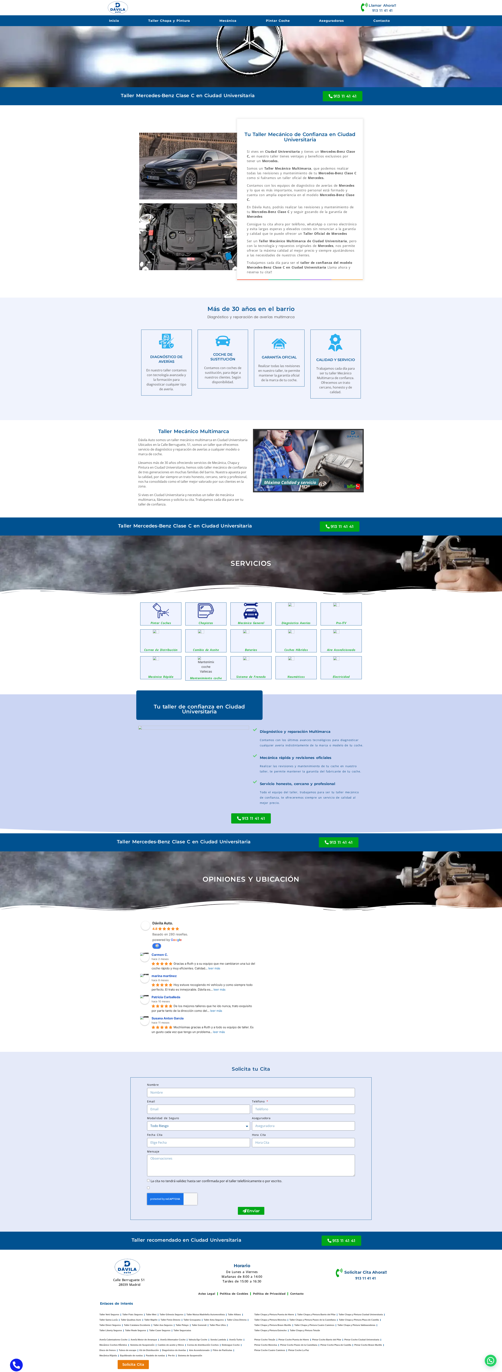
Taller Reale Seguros (135, 1330)
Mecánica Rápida (108, 1355)
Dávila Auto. (162, 923)
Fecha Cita (155, 1135)
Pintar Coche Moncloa (265, 1345)
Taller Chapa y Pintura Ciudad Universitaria (361, 1314)
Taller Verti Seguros (109, 1314)
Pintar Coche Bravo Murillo (368, 1345)
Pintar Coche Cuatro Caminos (269, 1350)
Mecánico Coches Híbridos (113, 1345)
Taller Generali (199, 1325)
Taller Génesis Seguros (171, 1314)
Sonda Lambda (218, 1339)
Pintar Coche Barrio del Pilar (326, 1339)
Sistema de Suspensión (142, 1345)
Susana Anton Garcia (168, 1018)
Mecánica (227, 21)
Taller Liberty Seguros (110, 1330)
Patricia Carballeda (166, 997)
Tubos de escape (127, 1350)
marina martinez (164, 976)
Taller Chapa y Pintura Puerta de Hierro (274, 1314)
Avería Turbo (235, 1339)
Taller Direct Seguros (110, 1325)
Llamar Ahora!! (382, 5)
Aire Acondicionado (199, 1350)
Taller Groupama (192, 1320)
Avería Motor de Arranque (144, 1339)
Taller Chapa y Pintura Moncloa (270, 1320)
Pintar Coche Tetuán (264, 1339)
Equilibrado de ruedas (131, 1355)
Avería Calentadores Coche (113, 1339)
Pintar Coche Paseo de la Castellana (298, 1345)
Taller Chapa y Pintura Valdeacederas (356, 1325)
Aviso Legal (206, 1293)
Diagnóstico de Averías (174, 1350)
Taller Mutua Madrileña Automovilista (205, 1314)
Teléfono (259, 1101)
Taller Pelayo (182, 1325)
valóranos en (156, 946)
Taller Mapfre (150, 1320)
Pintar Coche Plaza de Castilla (335, 1345)
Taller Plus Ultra (218, 1325)
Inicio (114, 21)
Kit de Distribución (149, 1350)
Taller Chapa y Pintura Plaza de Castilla (359, 1320)
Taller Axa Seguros (163, 1325)
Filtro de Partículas (222, 1350)
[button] (491, 1361)
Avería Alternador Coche (173, 1339)
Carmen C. (160, 955)
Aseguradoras (331, 21)
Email (151, 1101)
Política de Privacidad (269, 1293)
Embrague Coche (231, 1345)
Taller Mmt (151, 1314)
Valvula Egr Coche (198, 1339)
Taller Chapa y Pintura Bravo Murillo (272, 1325)
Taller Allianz (234, 1314)
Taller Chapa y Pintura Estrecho (270, 1330)
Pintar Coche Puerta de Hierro (293, 1339)
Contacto (381, 21)
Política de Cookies (234, 1293)
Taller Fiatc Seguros (132, 1314)
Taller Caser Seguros (159, 1330)
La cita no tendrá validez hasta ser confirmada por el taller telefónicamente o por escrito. (216, 1181)
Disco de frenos (107, 1350)
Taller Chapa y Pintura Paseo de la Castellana (312, 1320)
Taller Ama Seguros (214, 1320)
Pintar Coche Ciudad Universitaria (361, 1339)
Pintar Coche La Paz (298, 1350)
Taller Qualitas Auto (131, 1320)
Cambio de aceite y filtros (171, 1345)
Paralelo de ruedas (155, 1355)
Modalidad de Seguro (163, 1118)
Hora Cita (259, 1135)
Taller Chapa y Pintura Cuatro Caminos (314, 1325)
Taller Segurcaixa (182, 1330)
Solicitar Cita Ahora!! (365, 1272)
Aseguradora (261, 1118)
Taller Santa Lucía (108, 1320)
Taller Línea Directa (236, 1320)
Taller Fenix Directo (170, 1320)
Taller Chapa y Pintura (169, 21)
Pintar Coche (278, 21)
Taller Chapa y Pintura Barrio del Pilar (316, 1314)
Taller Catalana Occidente (137, 1325)
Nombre (153, 1085)
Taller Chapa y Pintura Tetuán (305, 1330)
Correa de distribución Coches (203, 1345)
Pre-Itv (171, 1355)
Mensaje (153, 1151)
